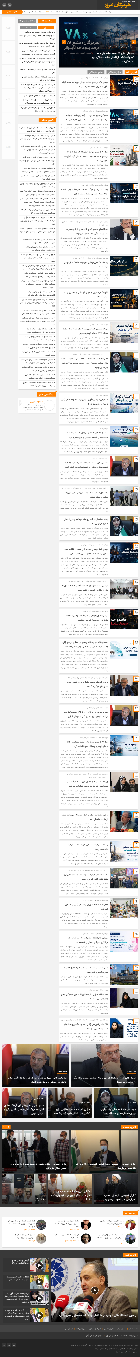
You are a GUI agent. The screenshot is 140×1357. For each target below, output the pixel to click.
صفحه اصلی (133, 1328)
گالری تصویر (109, 1328)
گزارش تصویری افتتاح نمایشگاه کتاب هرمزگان (113, 1168)
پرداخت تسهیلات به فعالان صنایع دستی (38, 95)
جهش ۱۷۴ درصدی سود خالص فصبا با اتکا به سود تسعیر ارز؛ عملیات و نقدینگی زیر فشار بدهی (38, 258)
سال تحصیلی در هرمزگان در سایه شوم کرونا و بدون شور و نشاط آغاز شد (110, 1237)
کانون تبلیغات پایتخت (129, 1335)
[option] (98, 42)
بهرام (41, 401)
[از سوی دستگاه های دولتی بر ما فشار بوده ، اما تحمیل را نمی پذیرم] (94, 1290)
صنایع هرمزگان (96, 72)
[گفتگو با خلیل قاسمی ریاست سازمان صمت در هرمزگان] (26, 1282)
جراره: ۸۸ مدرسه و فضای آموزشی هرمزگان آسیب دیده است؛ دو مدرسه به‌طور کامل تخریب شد (37, 321)
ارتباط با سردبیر (95, 1328)
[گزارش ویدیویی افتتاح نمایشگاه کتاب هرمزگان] (26, 1265)
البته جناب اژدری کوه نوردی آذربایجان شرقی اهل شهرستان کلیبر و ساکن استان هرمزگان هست (34, 408)
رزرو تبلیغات (80, 1328)
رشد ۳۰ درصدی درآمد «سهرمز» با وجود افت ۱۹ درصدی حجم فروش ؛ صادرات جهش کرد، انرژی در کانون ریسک (111, 57)
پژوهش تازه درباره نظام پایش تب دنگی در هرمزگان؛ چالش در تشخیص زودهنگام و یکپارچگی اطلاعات (38, 284)
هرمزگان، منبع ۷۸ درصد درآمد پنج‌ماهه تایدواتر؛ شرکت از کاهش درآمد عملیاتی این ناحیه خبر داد (89, 12)
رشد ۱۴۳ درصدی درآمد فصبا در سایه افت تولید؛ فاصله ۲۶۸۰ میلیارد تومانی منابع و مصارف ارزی (37, 160)
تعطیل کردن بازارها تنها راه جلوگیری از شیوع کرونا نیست (23, 1236)
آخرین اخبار (131, 72)
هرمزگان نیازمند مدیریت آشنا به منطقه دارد (66, 1236)
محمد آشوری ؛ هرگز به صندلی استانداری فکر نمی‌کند (112, 1222)
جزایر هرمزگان (114, 72)
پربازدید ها (47, 21)
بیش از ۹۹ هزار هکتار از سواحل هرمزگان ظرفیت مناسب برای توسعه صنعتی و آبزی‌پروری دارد (37, 220)
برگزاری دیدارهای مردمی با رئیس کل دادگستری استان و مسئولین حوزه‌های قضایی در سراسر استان (37, 61)
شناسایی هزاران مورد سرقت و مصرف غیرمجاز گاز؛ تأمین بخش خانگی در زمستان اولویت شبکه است (37, 231)
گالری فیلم (121, 1328)
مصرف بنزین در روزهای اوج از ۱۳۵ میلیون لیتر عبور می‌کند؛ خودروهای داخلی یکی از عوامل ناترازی (37, 302)
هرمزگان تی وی (112, 1335)
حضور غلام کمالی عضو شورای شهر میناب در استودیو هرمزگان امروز (35, 1168)
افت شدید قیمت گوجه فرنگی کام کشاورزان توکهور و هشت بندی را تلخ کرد (21, 1223)
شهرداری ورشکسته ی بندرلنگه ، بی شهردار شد (36, 107)
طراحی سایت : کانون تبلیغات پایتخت (125, 1352)
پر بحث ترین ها (27, 21)
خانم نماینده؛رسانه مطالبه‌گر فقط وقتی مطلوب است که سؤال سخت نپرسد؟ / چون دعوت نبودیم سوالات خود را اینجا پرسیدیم (84, 363)
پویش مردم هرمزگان (94, 1335)
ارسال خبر (69, 1328)
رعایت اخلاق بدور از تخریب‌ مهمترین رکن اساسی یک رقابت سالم (67, 1223)
